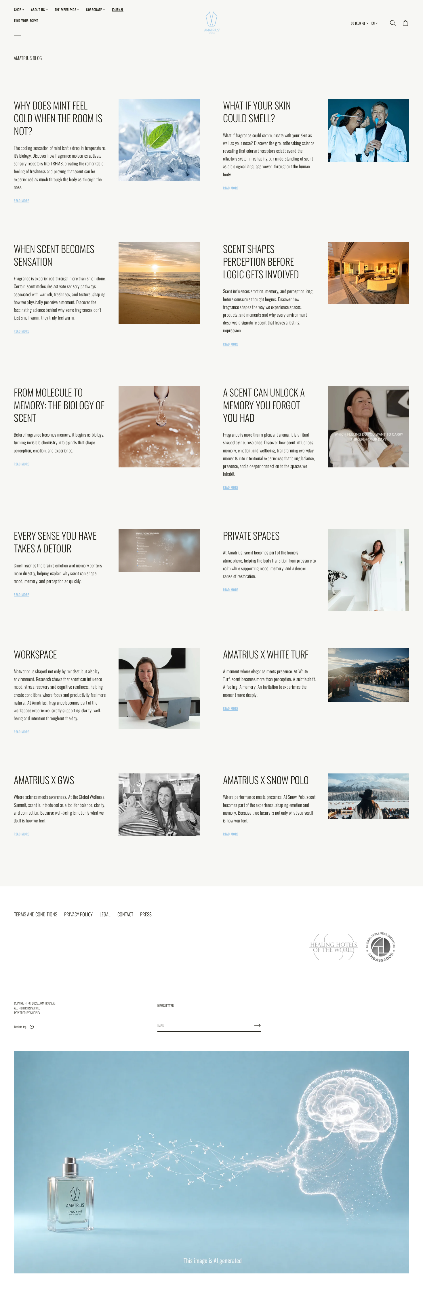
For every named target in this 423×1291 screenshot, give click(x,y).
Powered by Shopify (27, 1012)
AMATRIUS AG (47, 1003)
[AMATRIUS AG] (211, 23)
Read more (21, 200)
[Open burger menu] (17, 35)
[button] (392, 23)
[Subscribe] (257, 1025)
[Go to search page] (392, 23)
